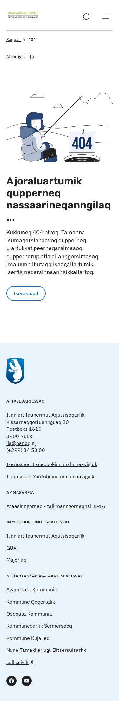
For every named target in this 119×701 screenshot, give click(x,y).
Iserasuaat (26, 293)
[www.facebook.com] (11, 681)
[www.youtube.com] (27, 681)
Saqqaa (13, 39)
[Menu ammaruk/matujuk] (106, 17)
